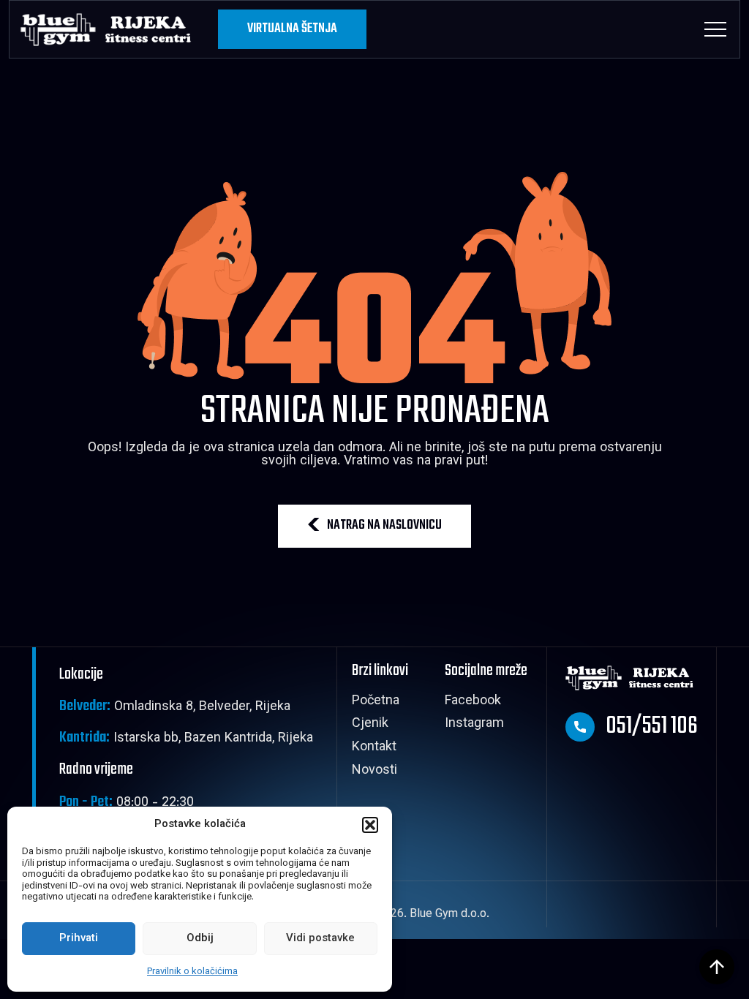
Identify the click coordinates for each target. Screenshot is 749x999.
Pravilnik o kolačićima (192, 972)
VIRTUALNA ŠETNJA (292, 28)
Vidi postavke (320, 938)
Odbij (200, 938)
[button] (370, 825)
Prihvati (78, 938)
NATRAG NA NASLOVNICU (384, 525)
